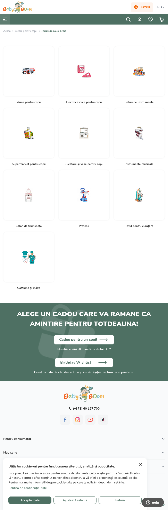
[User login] (139, 19)
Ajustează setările (75, 500)
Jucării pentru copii (26, 31)
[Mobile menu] (5, 19)
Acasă (7, 31)
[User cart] (162, 19)
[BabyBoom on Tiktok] (103, 420)
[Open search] (128, 19)
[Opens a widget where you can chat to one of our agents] (152, 503)
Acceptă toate (30, 500)
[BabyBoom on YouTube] (90, 420)
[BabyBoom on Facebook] (65, 420)
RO (159, 7)
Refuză (120, 500)
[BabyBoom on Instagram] (78, 420)
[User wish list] (151, 19)
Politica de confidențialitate (27, 488)
